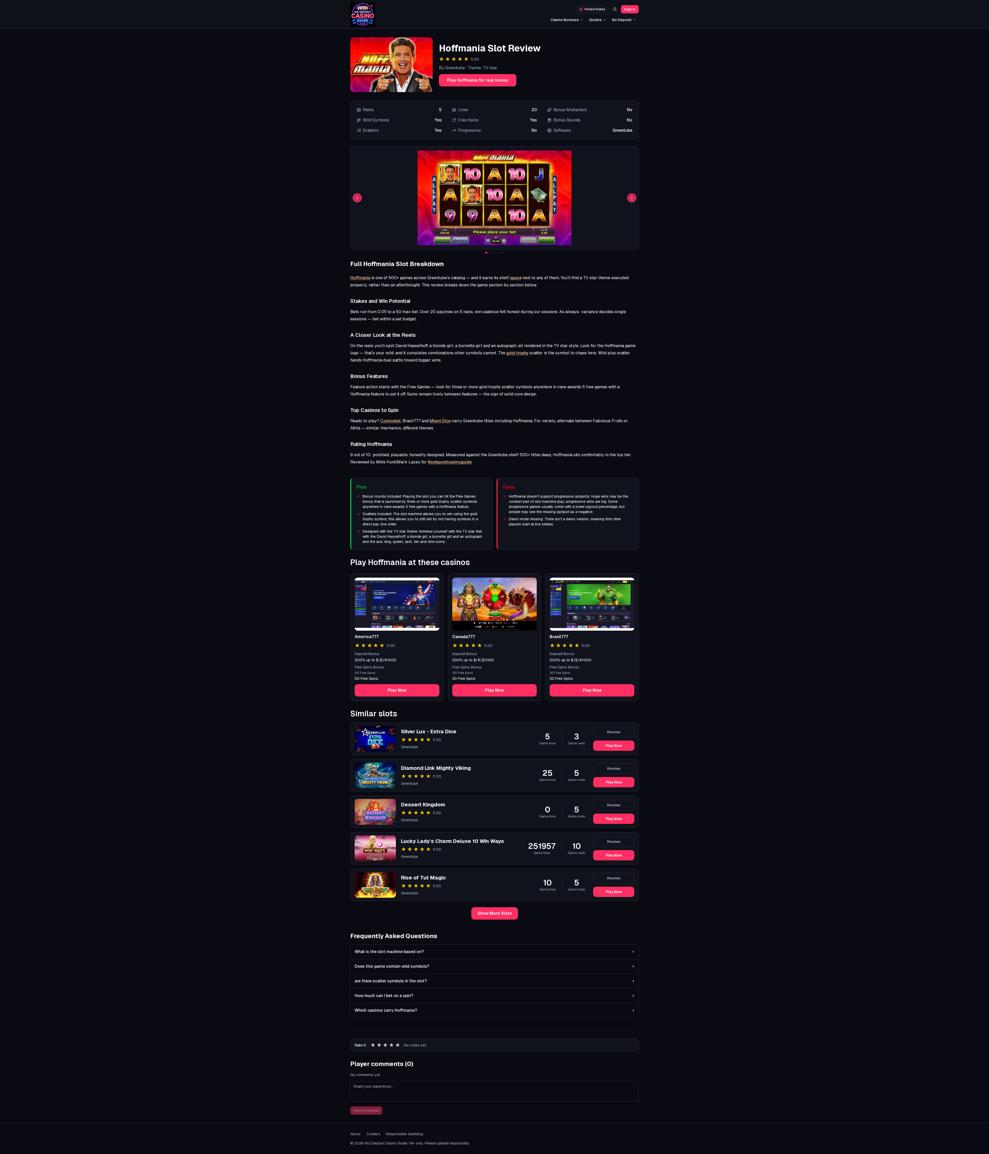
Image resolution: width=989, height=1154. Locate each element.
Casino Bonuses (565, 19)
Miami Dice (440, 421)
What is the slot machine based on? (494, 951)
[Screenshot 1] (486, 253)
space (516, 277)
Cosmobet (390, 421)
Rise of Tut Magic (423, 877)
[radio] (373, 1045)
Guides (595, 19)
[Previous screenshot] (357, 197)
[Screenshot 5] (503, 253)
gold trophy (517, 353)
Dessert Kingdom (423, 804)
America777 (367, 636)
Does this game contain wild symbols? (494, 966)
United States (594, 9)
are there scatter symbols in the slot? (494, 981)
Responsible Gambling (404, 1134)
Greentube (409, 747)
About (355, 1134)
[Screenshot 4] (499, 253)
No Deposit (622, 19)
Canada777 (463, 636)
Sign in (630, 9)
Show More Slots (495, 913)
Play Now (397, 690)
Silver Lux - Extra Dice (428, 731)
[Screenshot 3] (494, 253)
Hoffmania (360, 277)
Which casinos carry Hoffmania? (494, 1010)
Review (613, 732)
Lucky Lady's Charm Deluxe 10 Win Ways (452, 841)
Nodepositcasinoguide (450, 462)
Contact (373, 1134)
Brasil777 (559, 636)
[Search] (615, 9)
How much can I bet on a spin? (494, 995)
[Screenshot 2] (490, 253)
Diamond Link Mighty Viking (436, 768)
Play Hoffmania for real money (477, 80)
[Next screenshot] (631, 197)
